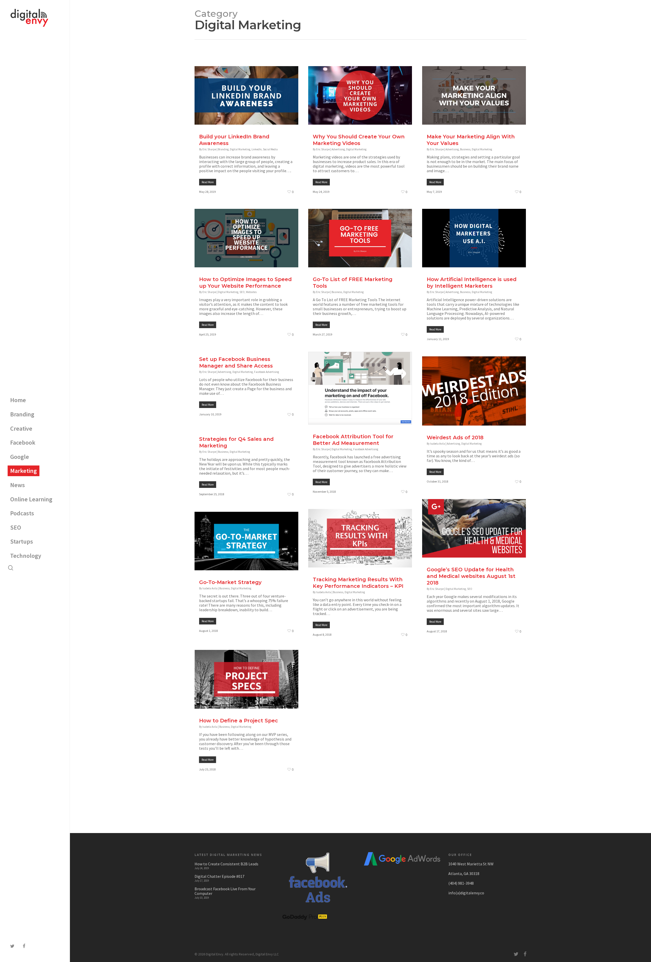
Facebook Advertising (266, 372)
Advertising (338, 149)
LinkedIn (256, 149)
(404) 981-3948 (461, 883)
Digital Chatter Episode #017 (219, 876)
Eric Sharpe (209, 149)
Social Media (270, 149)
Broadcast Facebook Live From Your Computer (225, 891)
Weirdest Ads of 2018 (455, 437)
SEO (242, 292)
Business (465, 149)
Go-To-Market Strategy (230, 582)
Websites (251, 292)
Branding (223, 149)
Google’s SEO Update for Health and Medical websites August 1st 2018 (471, 576)
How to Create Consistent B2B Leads (226, 864)
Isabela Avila (437, 443)
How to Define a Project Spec (238, 719)
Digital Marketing (240, 149)
